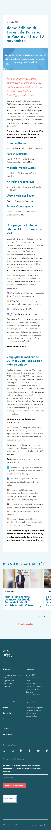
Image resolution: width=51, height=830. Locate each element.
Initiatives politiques (11, 701)
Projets (5, 707)
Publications (8, 718)
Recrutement (8, 734)
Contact (6, 728)
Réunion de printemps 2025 (33, 679)
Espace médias (31, 701)
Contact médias (31, 716)
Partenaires (6, 686)
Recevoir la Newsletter (14, 785)
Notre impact (7, 677)
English (34, 825)
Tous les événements (33, 694)
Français (42, 825)
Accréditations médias (33, 710)
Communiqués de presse (34, 707)
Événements (30, 669)
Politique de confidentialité (10, 825)
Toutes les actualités (25, 624)
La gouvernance (8, 680)
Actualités (7, 713)
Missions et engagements (12, 675)
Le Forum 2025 (31, 675)
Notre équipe (8, 683)
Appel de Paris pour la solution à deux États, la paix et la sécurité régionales (34, 687)
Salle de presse (31, 713)
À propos (6, 669)
